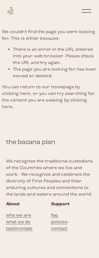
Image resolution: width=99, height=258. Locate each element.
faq (54, 215)
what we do (18, 221)
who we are (18, 215)
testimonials (19, 228)
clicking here (16, 93)
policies (59, 221)
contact (59, 228)
